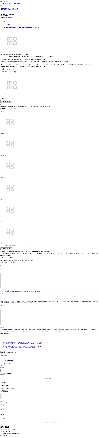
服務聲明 (60, 422)
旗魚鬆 (47, 329)
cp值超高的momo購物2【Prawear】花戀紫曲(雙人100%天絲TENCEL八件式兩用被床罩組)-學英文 (22, 346)
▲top (1, 365)
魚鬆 (1, 305)
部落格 (4, 21)
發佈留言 (2, 374)
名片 (4, 22)
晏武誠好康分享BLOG (9, 9)
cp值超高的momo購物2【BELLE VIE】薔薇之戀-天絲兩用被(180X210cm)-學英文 (19, 347)
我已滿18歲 (3, 435)
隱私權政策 (56, 422)
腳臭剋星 (10, 290)
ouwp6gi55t (2, 353)
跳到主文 (2, 12)
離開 (6, 435)
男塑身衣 (16, 301)
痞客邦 (9, 360)
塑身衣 (1, 293)
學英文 (1, 336)
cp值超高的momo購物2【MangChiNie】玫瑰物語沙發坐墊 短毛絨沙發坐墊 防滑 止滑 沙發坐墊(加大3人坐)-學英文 (25, 342)
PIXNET (41, 422)
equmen (8, 301)
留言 (12, 360)
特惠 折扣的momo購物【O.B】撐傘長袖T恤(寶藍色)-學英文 (21, 27)
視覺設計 (9, 363)
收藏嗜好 (10, 17)
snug (1, 269)
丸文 (3, 329)
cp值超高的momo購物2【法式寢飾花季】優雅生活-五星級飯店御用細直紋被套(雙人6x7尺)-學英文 (22, 343)
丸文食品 (8, 329)
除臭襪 (3, 290)
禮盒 (10, 333)
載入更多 (2, 367)
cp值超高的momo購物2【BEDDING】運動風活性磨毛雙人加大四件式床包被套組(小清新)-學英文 (22, 345)
